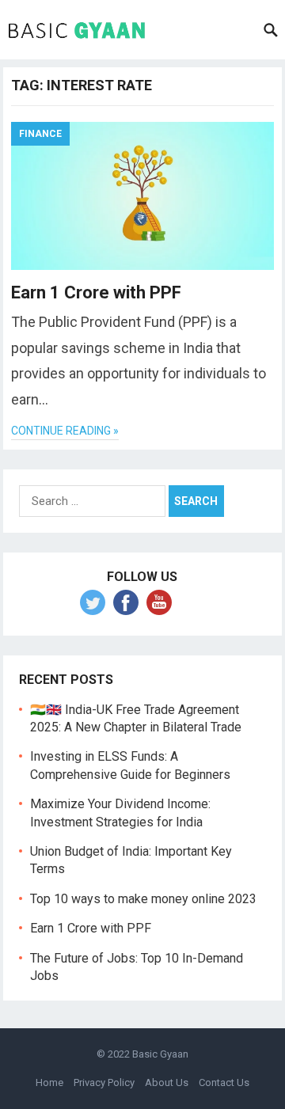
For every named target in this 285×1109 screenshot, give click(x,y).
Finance (40, 133)
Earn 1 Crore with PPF (96, 292)
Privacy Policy (104, 1082)
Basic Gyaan (160, 1054)
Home (49, 1082)
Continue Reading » (65, 430)
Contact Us (224, 1082)
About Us (166, 1082)
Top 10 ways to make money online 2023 (143, 898)
